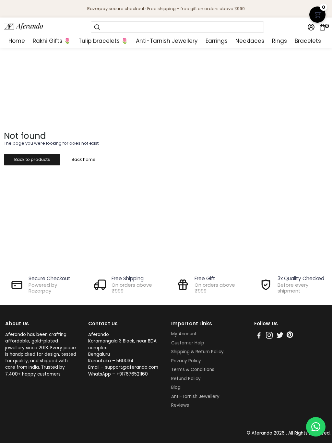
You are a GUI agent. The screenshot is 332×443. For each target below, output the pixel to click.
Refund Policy (186, 378)
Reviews (180, 405)
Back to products (32, 159)
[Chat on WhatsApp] (316, 427)
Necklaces (249, 41)
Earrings (217, 41)
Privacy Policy (186, 361)
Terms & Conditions (192, 369)
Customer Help (187, 343)
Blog (176, 387)
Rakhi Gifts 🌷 (52, 41)
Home (16, 41)
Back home (84, 159)
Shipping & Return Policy (197, 351)
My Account (184, 334)
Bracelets (308, 41)
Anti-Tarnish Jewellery (167, 41)
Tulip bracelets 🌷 (103, 41)
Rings (279, 41)
